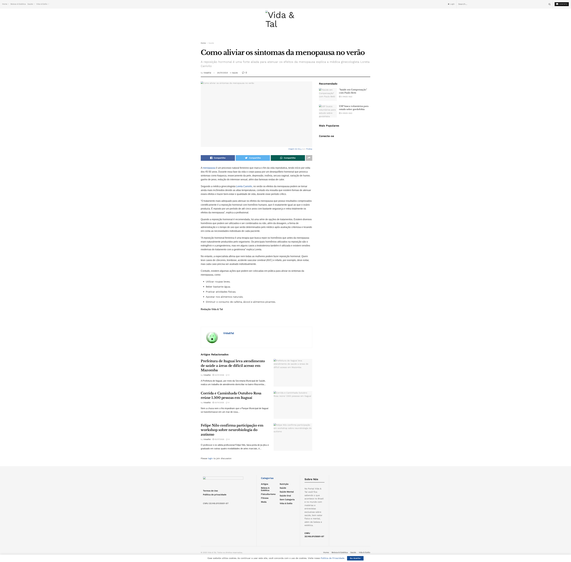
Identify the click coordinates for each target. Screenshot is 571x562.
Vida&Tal (207, 73)
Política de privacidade (214, 494)
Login (452, 4)
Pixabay (309, 149)
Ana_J (300, 149)
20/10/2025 (219, 403)
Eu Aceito (355, 558)
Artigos (264, 484)
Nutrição (284, 484)
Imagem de (293, 149)
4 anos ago (346, 113)
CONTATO (563, 4)
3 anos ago (346, 97)
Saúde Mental (287, 492)
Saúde (30, 4)
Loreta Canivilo (244, 186)
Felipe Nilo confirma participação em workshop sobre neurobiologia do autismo (232, 430)
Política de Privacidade (332, 558)
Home (4, 4)
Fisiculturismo (268, 494)
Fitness (264, 498)
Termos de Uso (210, 490)
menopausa (209, 168)
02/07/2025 (219, 439)
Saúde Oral (285, 495)
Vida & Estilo (41, 4)
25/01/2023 (222, 73)
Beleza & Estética (18, 4)
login (210, 458)
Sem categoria (287, 499)
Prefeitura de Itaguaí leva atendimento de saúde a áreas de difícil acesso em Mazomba (233, 365)
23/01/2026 (219, 375)
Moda (263, 502)
